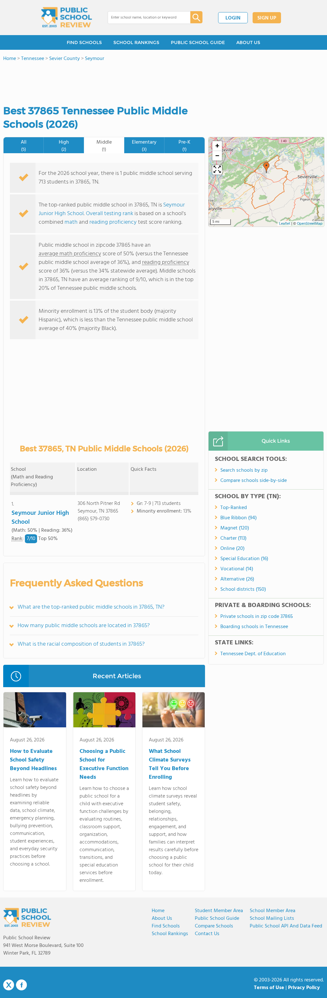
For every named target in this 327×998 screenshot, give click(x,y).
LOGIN (232, 18)
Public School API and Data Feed (286, 926)
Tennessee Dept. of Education (253, 654)
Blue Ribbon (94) (238, 518)
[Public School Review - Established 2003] (66, 17)
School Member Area (272, 911)
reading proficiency (113, 222)
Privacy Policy (304, 988)
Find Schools (166, 926)
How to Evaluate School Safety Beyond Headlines (33, 760)
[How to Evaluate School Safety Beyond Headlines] (35, 711)
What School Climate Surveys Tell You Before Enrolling (170, 764)
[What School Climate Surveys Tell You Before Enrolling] (173, 711)
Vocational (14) (236, 569)
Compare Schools (214, 926)
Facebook (21, 985)
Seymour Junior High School (40, 518)
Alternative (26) (237, 579)
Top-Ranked (233, 508)
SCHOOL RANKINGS (136, 42)
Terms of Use (269, 988)
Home (158, 911)
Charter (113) (233, 538)
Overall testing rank (109, 213)
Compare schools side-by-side (253, 480)
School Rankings (170, 934)
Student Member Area (219, 911)
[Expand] (217, 170)
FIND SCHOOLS (84, 42)
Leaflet (284, 224)
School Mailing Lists (272, 918)
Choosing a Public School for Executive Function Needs (104, 764)
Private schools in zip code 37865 (256, 616)
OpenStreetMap (310, 224)
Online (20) (232, 548)
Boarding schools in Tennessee (254, 627)
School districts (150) (243, 589)
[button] (266, 167)
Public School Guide (217, 918)
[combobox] (144, 17)
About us (162, 918)
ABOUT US (248, 42)
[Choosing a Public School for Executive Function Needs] (104, 711)
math (71, 222)
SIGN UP (266, 18)
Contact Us (207, 934)
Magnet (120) (234, 528)
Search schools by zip (244, 470)
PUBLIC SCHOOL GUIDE (198, 42)
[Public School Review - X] (8, 985)
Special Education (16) (244, 559)
